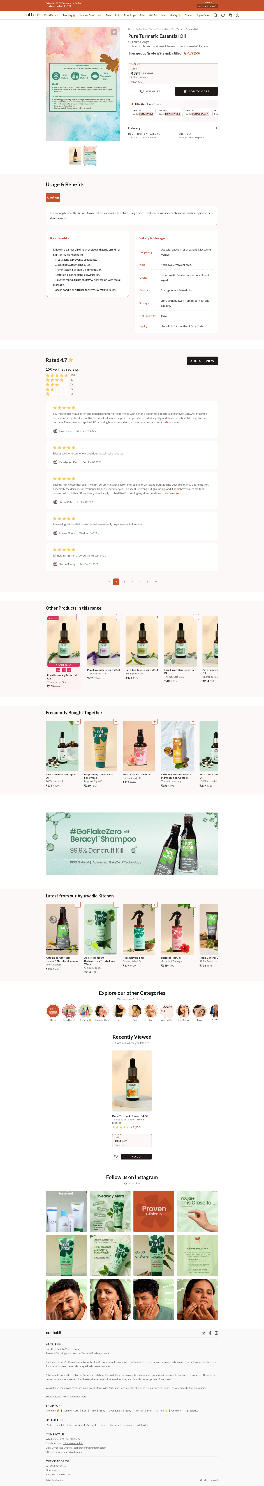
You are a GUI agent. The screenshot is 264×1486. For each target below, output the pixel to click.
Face (93, 1410)
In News (127, 1424)
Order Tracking (74, 1424)
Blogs (103, 1424)
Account (91, 1424)
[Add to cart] (79, 617)
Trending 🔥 (53, 1410)
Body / (139, 29)
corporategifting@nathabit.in (90, 1447)
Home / (131, 29)
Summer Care (70, 1410)
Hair (84, 1410)
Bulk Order (142, 1424)
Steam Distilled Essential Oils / (156, 29)
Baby (128, 1410)
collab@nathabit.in (73, 1443)
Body (102, 1410)
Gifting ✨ (162, 1410)
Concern (176, 1410)
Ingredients (191, 1410)
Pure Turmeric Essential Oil (185, 29)
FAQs (49, 1424)
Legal (59, 1424)
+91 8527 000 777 (70, 1438)
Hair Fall (139, 1410)
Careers (114, 1424)
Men (149, 1410)
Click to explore (77, 2)
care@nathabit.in (73, 1451)
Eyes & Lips (115, 1410)
